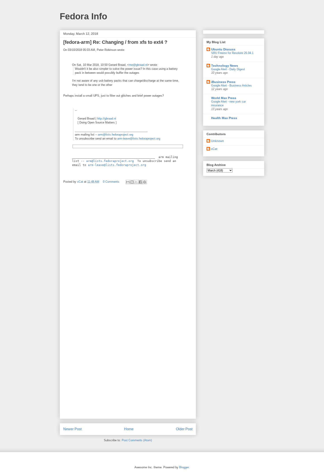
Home (129, 429)
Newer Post (72, 429)
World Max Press (223, 98)
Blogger (184, 467)
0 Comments (111, 181)
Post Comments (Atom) (137, 440)
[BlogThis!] (132, 182)
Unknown (217, 141)
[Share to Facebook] (140, 182)
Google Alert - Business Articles (231, 85)
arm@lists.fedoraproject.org (115, 134)
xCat (214, 149)
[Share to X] (136, 182)
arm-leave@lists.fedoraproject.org (138, 138)
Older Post (184, 429)
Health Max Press (224, 118)
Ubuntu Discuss (223, 49)
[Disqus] (127, 246)
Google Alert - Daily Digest (228, 69)
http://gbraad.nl (106, 118)
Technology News (224, 65)
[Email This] (128, 182)
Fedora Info (83, 16)
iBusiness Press (223, 82)
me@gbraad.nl (138, 64)
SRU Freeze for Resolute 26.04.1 (232, 53)
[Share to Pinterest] (144, 182)
